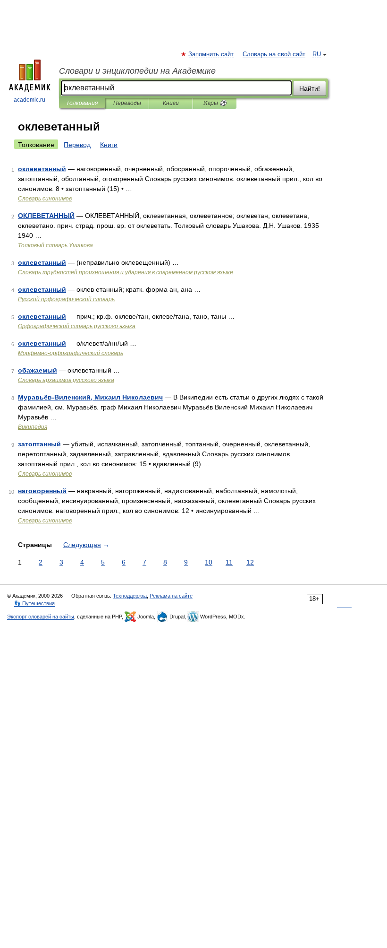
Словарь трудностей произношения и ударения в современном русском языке (125, 272)
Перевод (77, 144)
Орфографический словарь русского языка (76, 326)
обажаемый (37, 370)
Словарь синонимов (45, 198)
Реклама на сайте (171, 596)
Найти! (309, 88)
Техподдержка (130, 596)
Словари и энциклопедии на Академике (137, 71)
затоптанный (39, 444)
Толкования (82, 103)
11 (229, 562)
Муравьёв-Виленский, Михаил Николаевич (90, 397)
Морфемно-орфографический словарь (70, 353)
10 (208, 562)
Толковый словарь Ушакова (55, 245)
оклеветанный (42, 169)
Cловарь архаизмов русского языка (66, 380)
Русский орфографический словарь (66, 299)
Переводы (127, 103)
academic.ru (29, 99)
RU (316, 54)
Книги (171, 103)
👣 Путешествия (34, 603)
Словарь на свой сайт (274, 54)
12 (250, 562)
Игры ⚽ (215, 103)
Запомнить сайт (211, 54)
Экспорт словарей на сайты (40, 616)
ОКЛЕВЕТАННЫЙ (46, 215)
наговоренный (42, 491)
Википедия (32, 427)
